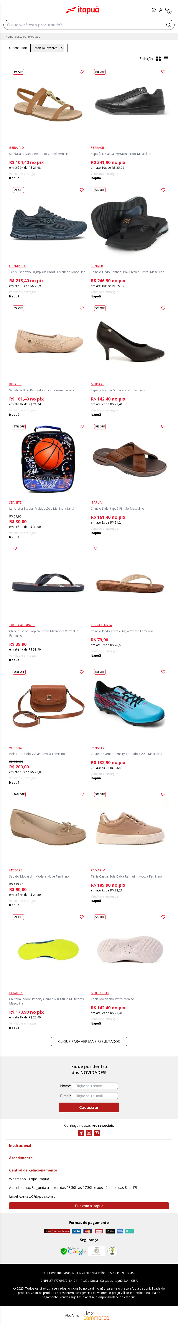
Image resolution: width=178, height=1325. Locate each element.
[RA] (112, 1251)
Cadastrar (89, 1107)
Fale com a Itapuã (89, 1205)
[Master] (87, 1231)
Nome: (65, 1085)
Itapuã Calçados (82, 10)
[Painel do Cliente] (160, 10)
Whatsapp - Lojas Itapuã (29, 1178)
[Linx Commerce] (96, 1315)
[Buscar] (168, 24)
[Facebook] (81, 1133)
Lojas (154, 10)
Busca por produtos (27, 36)
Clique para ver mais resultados (89, 1041)
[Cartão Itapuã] (57, 1231)
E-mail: (65, 1095)
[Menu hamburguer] (11, 10)
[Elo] (110, 1231)
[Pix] (129, 1231)
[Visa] (76, 1231)
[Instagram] (89, 1133)
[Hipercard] (99, 1231)
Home (9, 36)
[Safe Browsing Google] (73, 1251)
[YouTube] (97, 1133)
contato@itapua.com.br (38, 1196)
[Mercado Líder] (96, 1251)
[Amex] (120, 1231)
